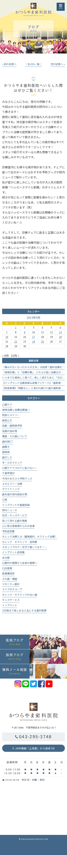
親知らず (7, 420)
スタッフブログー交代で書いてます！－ (24, 547)
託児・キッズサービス (14, 515)
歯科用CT (7, 441)
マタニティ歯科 (10, 584)
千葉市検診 (8, 473)
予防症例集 (8, 531)
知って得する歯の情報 (14, 520)
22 (15, 341)
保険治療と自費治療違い (16, 410)
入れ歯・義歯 (9, 579)
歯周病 (6, 452)
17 (33, 337)
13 (60, 332)
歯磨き (6, 446)
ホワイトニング (11, 489)
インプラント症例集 (13, 552)
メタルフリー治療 (12, 483)
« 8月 (5, 355)
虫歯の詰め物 (9, 431)
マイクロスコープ (12, 589)
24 (33, 341)
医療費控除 (8, 573)
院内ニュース (9, 510)
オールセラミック (12, 462)
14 (6, 337)
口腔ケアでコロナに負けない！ (19, 468)
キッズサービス (11, 600)
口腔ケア (7, 404)
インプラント (9, 605)
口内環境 (7, 568)
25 (42, 341)
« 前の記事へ (9, 64)
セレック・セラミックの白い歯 (19, 594)
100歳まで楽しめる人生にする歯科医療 (24, 610)
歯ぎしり (7, 457)
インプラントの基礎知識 (16, 505)
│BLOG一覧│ (33, 64)
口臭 (4, 499)
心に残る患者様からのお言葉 (18, 526)
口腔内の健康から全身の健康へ (19, 563)
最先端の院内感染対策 (14, 494)
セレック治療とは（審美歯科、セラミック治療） (29, 536)
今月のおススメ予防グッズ (17, 478)
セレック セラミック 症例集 (19, 542)
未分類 (6, 557)
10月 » (15, 355)
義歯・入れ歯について (14, 436)
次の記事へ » (58, 64)
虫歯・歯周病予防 (12, 425)
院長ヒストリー (11, 415)
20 (60, 337)
